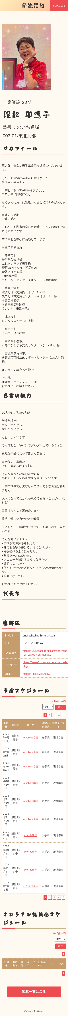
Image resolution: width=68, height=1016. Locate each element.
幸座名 (30, 724)
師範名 (15, 724)
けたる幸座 (30, 835)
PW (61, 963)
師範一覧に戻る (34, 991)
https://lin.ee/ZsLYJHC (36, 673)
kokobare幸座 (32, 737)
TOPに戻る (58, 5)
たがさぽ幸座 (30, 886)
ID (52, 963)
